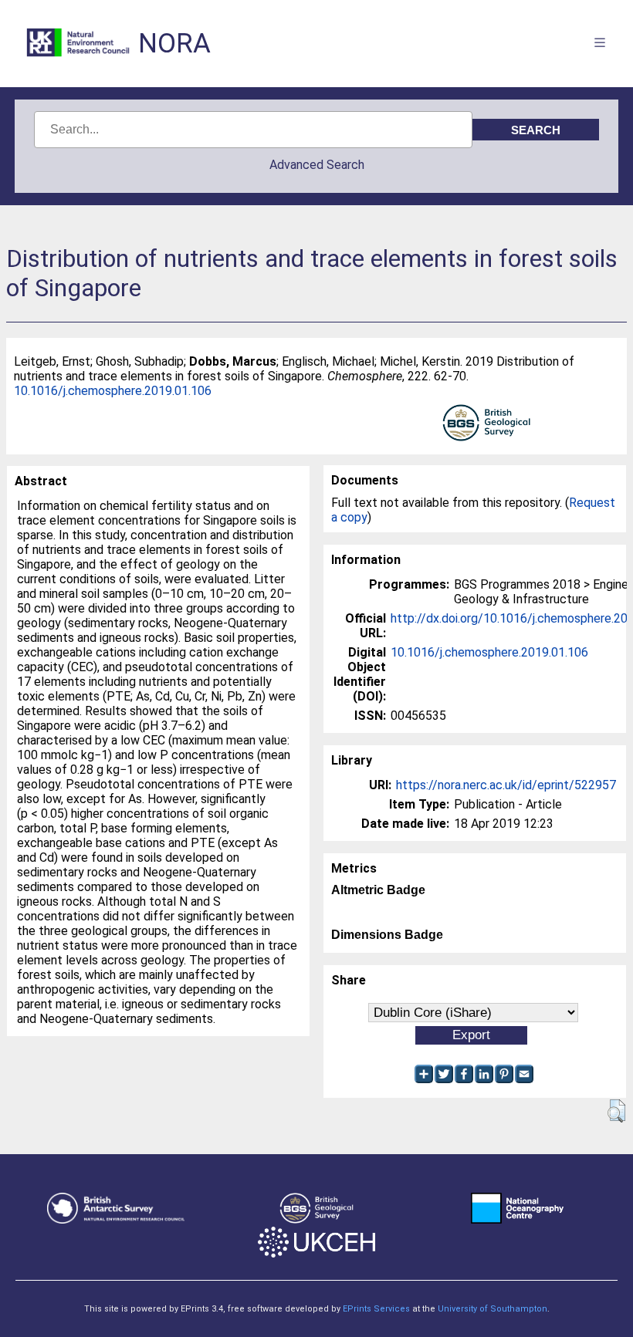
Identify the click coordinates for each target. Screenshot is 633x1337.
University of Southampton (492, 1309)
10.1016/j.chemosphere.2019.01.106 (113, 390)
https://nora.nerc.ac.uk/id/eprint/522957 (506, 785)
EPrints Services (376, 1309)
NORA (174, 43)
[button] (616, 1111)
